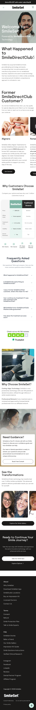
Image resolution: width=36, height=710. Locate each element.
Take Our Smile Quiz (18, 559)
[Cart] (33, 7)
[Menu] (4, 7)
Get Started (8, 171)
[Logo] (18, 7)
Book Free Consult (18, 461)
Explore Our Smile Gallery (18, 523)
